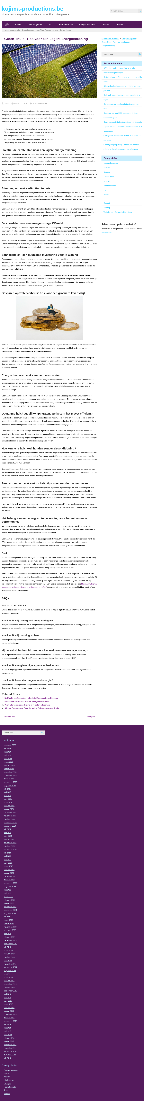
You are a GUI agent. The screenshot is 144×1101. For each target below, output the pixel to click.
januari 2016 (9, 1011)
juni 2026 (7, 752)
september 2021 (10, 910)
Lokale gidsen (35, 24)
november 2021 (10, 907)
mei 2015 (7, 1031)
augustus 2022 (10, 886)
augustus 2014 (10, 1055)
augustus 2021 (10, 913)
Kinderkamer (109, 176)
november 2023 (10, 843)
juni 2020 (7, 934)
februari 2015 (9, 1038)
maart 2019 (8, 950)
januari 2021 (9, 923)
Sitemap (107, 208)
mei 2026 (7, 755)
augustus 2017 (10, 971)
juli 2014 (7, 1058)
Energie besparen (87, 24)
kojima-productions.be (32, 8)
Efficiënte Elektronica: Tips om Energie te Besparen (27, 701)
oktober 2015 (9, 1018)
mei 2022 (7, 893)
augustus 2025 (10, 785)
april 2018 (8, 961)
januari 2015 (9, 1041)
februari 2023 (9, 870)
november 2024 (10, 816)
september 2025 (10, 782)
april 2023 (8, 863)
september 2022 (10, 883)
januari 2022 (9, 903)
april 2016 (8, 1001)
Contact (119, 24)
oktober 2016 (9, 987)
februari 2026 (9, 765)
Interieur (19, 24)
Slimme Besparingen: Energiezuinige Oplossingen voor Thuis (31, 708)
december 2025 (10, 772)
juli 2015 (7, 1024)
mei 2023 (7, 860)
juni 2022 (7, 890)
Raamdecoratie (65, 24)
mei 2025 (7, 796)
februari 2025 (9, 806)
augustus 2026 (10, 745)
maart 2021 (8, 920)
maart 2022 (8, 897)
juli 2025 (7, 789)
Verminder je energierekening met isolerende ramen (27, 705)
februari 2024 (9, 839)
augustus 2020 (10, 930)
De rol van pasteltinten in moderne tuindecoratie (123, 122)
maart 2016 (8, 1004)
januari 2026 (9, 769)
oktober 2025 (9, 779)
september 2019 (10, 944)
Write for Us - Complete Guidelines (118, 212)
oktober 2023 (9, 846)
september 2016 (10, 991)
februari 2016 (9, 1008)
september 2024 (10, 823)
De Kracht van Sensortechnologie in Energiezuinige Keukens (31, 698)
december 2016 (10, 984)
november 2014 (10, 1048)
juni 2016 (7, 994)
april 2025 (8, 799)
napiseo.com (107, 232)
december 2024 (10, 812)
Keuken (107, 172)
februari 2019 (9, 954)
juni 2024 (7, 833)
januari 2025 (9, 809)
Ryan (6, 103)
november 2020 (10, 927)
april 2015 (8, 1035)
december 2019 (10, 940)
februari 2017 (9, 981)
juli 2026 (7, 748)
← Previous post (8, 717)
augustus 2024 (10, 826)
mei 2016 (7, 998)
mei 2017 (7, 974)
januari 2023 (9, 873)
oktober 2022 (9, 880)
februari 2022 (9, 900)
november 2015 (10, 1014)
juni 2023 (7, 856)
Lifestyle (105, 24)
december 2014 (10, 1045)
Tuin (50, 24)
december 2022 (10, 876)
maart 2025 (8, 802)
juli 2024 (7, 829)
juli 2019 (7, 947)
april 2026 (8, 759)
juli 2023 (7, 853)
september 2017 (10, 967)
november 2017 (10, 964)
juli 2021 (7, 917)
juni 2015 (7, 1028)
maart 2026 (8, 762)
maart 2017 (8, 977)
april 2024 (8, 836)
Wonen (106, 194)
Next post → (92, 717)
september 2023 (10, 849)
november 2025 (10, 775)
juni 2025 (7, 792)
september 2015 (10, 1021)
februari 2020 (9, 937)
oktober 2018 (9, 957)
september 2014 (10, 1051)
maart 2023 (8, 866)
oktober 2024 (9, 819)
